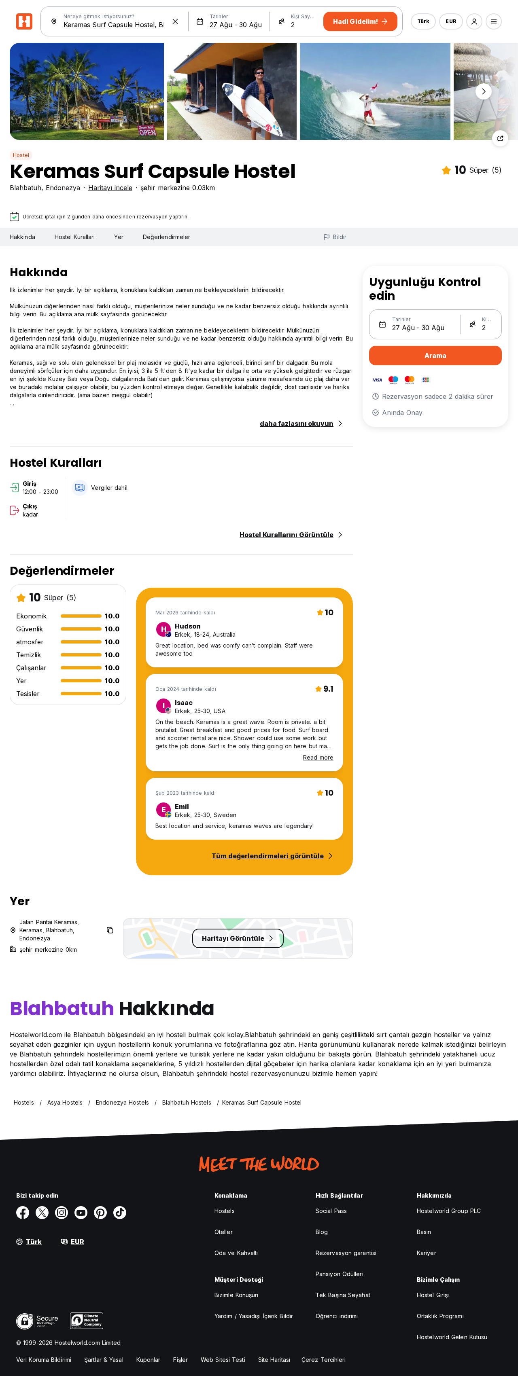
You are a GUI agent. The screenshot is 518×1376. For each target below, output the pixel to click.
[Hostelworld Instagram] (61, 1212)
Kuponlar (148, 1359)
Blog (322, 1231)
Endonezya (63, 188)
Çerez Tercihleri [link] (323, 1359)
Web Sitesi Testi (223, 1359)
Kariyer (426, 1252)
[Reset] (175, 21)
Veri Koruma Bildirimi (43, 1359)
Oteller (223, 1231)
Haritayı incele (110, 188)
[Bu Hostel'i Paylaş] (500, 138)
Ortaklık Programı (440, 1315)
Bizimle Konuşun (236, 1294)
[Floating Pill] (484, 91)
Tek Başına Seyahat (343, 1294)
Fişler (180, 1359)
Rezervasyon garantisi (346, 1252)
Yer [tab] (118, 236)
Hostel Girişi (433, 1294)
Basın (424, 1231)
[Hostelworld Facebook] (22, 1212)
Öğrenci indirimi (337, 1315)
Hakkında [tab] (22, 236)
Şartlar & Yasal (103, 1359)
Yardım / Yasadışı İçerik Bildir (253, 1315)
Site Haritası (274, 1359)
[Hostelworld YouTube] (80, 1212)
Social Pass (331, 1210)
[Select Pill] (474, 21)
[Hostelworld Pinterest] (100, 1212)
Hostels (224, 1210)
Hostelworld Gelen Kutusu (452, 1337)
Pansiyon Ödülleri (339, 1273)
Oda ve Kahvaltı (236, 1252)
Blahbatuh (25, 188)
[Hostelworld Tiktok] (119, 1212)
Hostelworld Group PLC (449, 1210)
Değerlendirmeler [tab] (167, 236)
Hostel (21, 155)
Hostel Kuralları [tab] (75, 236)
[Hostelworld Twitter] (42, 1212)
